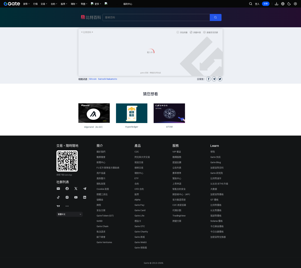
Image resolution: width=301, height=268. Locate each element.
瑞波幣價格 (215, 215)
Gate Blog (215, 162)
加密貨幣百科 (217, 167)
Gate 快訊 (215, 157)
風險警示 (101, 178)
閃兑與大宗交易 (142, 157)
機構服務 (176, 157)
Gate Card (140, 210)
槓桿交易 (139, 167)
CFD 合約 (139, 189)
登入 (257, 4)
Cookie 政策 (103, 189)
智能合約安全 (179, 189)
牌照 (99, 205)
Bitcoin (93, 79)
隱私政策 (101, 183)
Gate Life (139, 215)
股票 (137, 194)
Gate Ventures (104, 242)
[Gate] (12, 4)
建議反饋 (176, 162)
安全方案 (101, 210)
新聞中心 (101, 162)
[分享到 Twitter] (219, 78)
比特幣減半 (215, 178)
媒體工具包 (102, 194)
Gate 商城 (140, 237)
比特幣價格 (215, 205)
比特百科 (93, 17)
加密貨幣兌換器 (218, 237)
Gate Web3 (140, 242)
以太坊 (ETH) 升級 (219, 183)
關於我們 (101, 151)
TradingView (179, 215)
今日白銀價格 (217, 231)
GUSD (100, 221)
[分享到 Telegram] (214, 78)
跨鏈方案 (176, 221)
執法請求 (101, 231)
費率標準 (176, 173)
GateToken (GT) (105, 215)
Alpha (137, 199)
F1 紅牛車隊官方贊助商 (108, 167)
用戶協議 (101, 173)
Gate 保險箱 (141, 247)
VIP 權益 (176, 151)
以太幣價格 (215, 210)
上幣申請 (176, 183)
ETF (137, 178)
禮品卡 (138, 221)
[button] (58, 188)
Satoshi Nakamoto (107, 79)
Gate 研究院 (216, 173)
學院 (212, 151)
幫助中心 (176, 178)
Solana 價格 (216, 221)
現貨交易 (139, 162)
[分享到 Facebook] (208, 78)
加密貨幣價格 (217, 194)
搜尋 (217, 17)
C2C (137, 151)
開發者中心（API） (181, 194)
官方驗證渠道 (179, 199)
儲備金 (100, 199)
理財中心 (139, 173)
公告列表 (176, 167)
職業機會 (101, 157)
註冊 (266, 4)
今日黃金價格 (217, 226)
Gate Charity (141, 231)
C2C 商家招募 (179, 205)
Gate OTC (140, 226)
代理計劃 (176, 210)
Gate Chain (102, 226)
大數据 (213, 189)
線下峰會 (101, 237)
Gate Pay (139, 205)
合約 (137, 183)
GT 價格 (214, 199)
